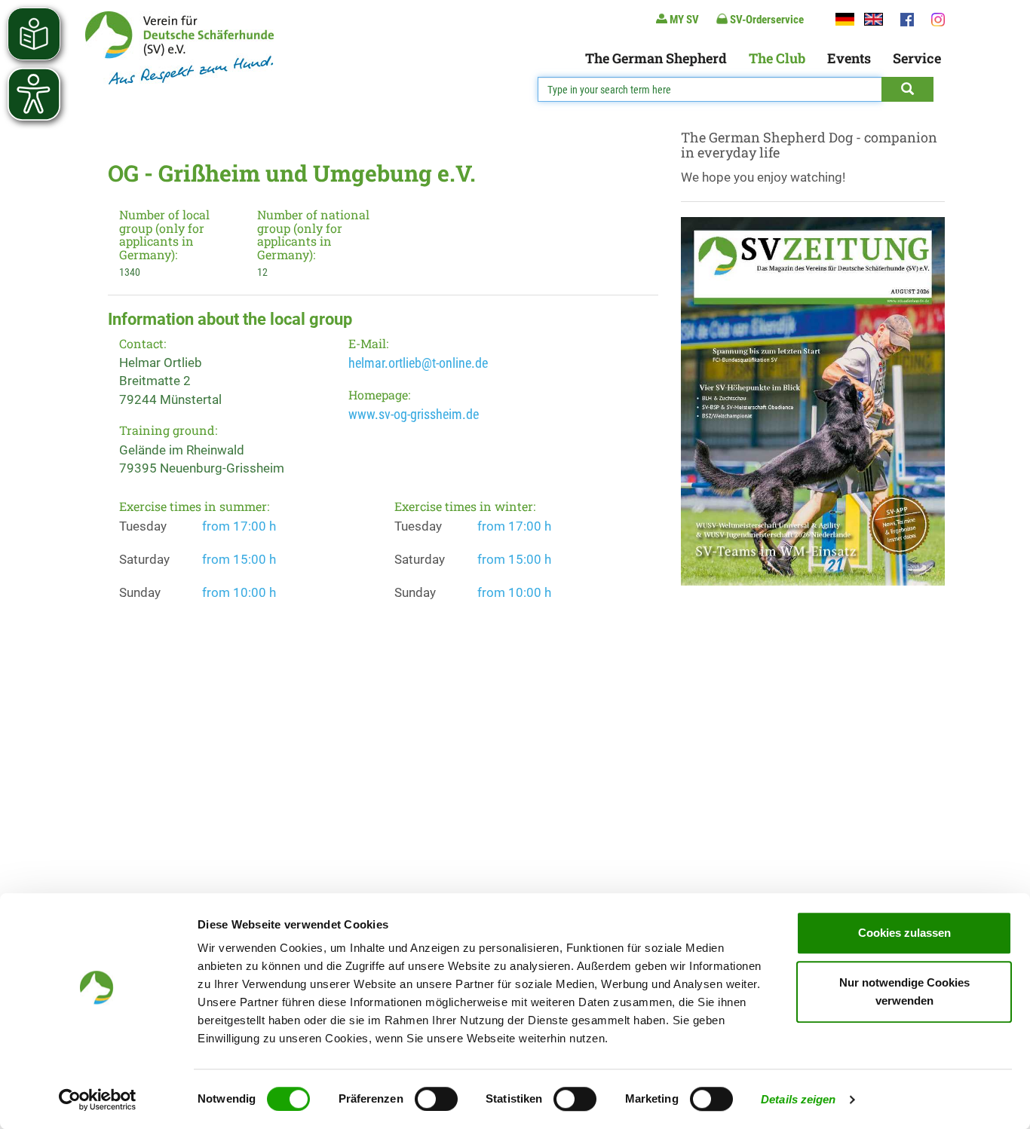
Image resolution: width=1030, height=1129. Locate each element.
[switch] (436, 1099)
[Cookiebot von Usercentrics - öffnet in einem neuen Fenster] (98, 1099)
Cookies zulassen (904, 932)
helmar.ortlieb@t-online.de (418, 363)
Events (849, 58)
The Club (777, 58)
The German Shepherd (656, 58)
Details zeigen (798, 1099)
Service (917, 58)
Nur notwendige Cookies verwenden (904, 991)
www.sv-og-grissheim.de (413, 414)
